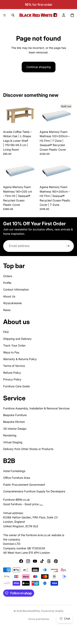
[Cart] (72, 15)
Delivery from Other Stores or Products (28, 449)
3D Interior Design (14, 428)
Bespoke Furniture (15, 415)
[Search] (13, 15)
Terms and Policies (38, 619)
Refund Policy (12, 372)
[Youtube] (35, 561)
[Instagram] (28, 561)
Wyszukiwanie (12, 303)
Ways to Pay (11, 352)
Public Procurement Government (24, 484)
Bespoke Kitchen (14, 421)
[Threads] (49, 561)
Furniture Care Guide (16, 386)
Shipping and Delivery (17, 338)
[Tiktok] (42, 561)
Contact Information (16, 289)
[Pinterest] (56, 561)
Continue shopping (38, 67)
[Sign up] (68, 246)
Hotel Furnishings (14, 471)
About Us (9, 296)
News (6, 310)
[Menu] (4, 15)
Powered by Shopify (52, 610)
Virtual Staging (12, 442)
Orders (7, 276)
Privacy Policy (12, 379)
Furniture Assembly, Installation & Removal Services (36, 408)
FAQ (6, 332)
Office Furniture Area (16, 477)
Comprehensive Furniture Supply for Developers (34, 491)
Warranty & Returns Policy (20, 359)
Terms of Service (14, 365)
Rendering (9, 435)
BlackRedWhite (31, 610)
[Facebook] (21, 561)
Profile (7, 282)
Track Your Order (14, 345)
